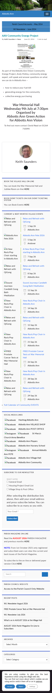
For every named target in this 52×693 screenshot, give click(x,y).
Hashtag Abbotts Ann (27, 420)
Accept (9, 686)
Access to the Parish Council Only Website (24, 589)
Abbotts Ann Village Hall (28, 458)
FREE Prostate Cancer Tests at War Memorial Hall (33, 354)
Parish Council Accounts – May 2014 (27, 24)
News (19, 39)
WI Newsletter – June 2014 (24, 29)
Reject (21, 686)
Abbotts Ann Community (29, 462)
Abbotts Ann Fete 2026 (34, 235)
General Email (15, 482)
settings (39, 682)
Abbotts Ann (8, 14)
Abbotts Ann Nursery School (30, 446)
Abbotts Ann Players (26, 441)
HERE (26, 189)
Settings (32, 686)
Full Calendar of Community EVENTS (21, 405)
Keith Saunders (9, 39)
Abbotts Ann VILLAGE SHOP (30, 424)
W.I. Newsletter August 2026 (16, 604)
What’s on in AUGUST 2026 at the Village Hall (23, 620)
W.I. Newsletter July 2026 (14, 615)
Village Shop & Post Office (20, 489)
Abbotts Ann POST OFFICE (30, 429)
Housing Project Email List (20, 486)
